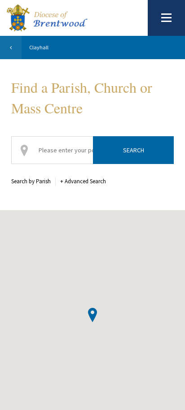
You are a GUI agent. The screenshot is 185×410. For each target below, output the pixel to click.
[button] (92, 315)
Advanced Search (83, 181)
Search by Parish (31, 181)
